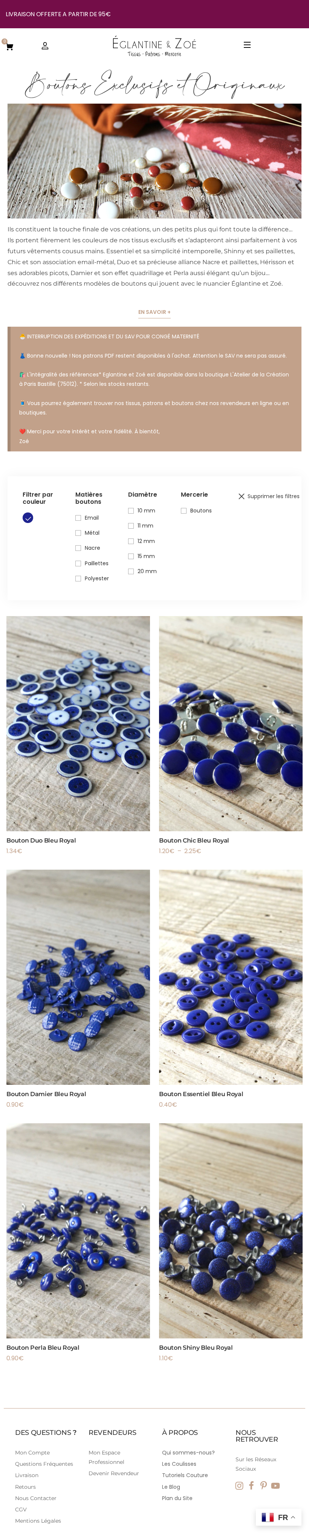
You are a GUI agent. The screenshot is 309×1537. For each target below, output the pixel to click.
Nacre (92, 548)
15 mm (146, 556)
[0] (9, 46)
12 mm (146, 541)
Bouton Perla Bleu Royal (43, 1347)
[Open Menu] (247, 46)
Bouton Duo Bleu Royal (41, 840)
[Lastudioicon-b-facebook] (251, 1485)
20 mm (147, 571)
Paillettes (97, 563)
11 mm (145, 525)
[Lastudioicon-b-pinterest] (263, 1485)
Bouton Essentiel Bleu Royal (201, 1094)
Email (92, 518)
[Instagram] (239, 1485)
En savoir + (154, 312)
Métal (92, 533)
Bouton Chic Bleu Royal (194, 840)
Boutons (201, 510)
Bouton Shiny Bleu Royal (196, 1347)
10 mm (146, 510)
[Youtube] (275, 1485)
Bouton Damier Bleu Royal (46, 1094)
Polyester (97, 578)
